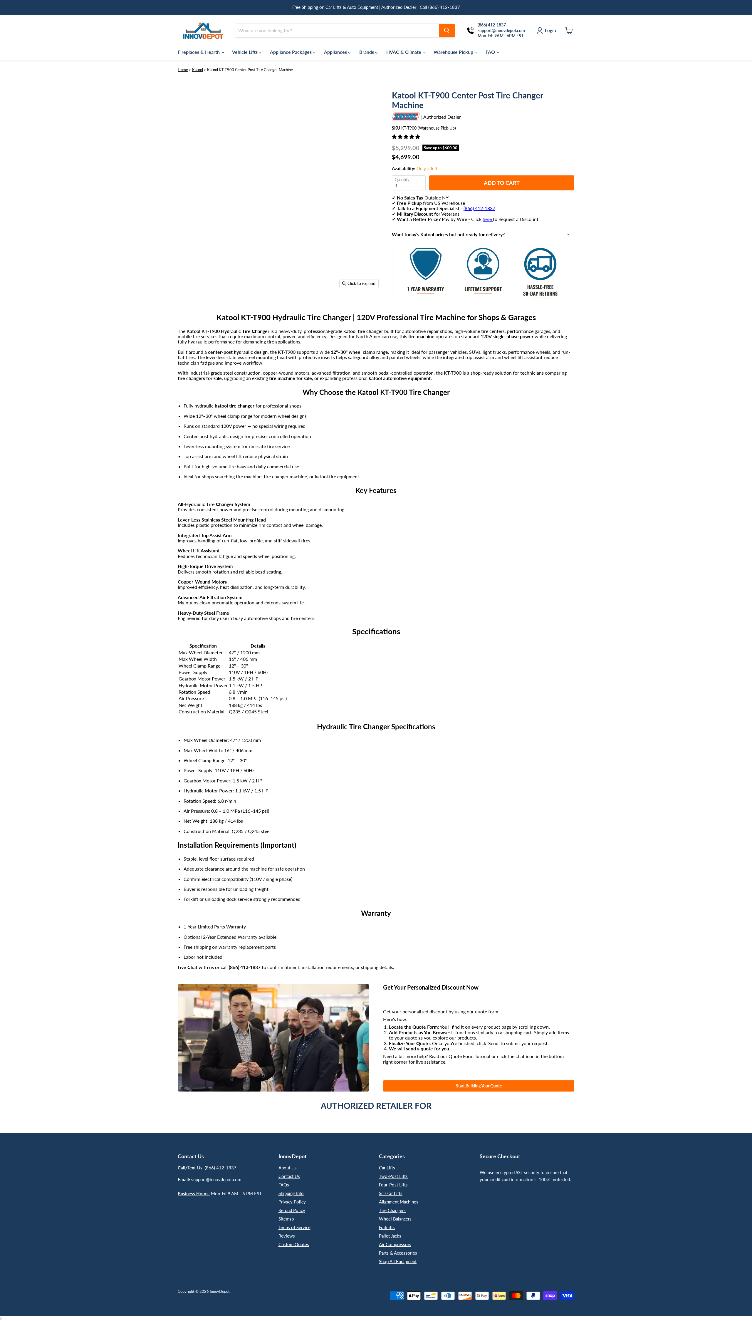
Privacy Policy (292, 1201)
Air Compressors (395, 1244)
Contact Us (289, 1176)
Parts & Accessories (398, 1252)
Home (183, 69)
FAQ (491, 52)
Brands (367, 52)
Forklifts (387, 1227)
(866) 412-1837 (479, 208)
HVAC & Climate (404, 52)
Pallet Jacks (390, 1235)
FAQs (283, 1184)
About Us (287, 1167)
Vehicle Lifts (245, 52)
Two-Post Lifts (393, 1176)
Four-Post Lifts (393, 1184)
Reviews (286, 1235)
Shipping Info (291, 1193)
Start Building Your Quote (479, 1085)
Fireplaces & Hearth (199, 52)
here (488, 219)
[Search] (447, 30)
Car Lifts (387, 1167)
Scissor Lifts (390, 1193)
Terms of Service (294, 1227)
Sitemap (286, 1218)
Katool (197, 69)
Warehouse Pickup (454, 52)
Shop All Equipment (398, 1261)
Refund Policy (291, 1210)
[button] (406, 136)
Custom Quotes (293, 1244)
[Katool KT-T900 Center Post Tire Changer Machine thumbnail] (188, 308)
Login (550, 30)
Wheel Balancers (395, 1218)
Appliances (336, 52)
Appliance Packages (291, 52)
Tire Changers (392, 1210)
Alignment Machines (398, 1201)
